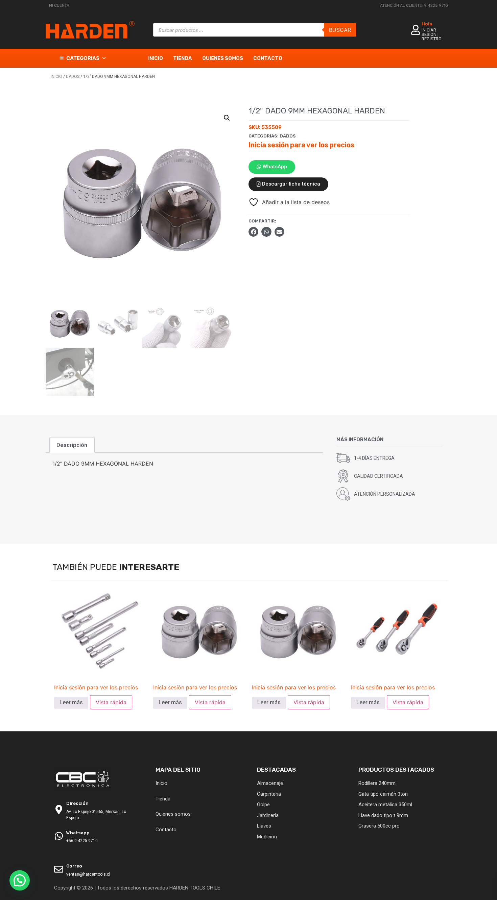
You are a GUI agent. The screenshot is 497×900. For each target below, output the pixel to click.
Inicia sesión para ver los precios (301, 145)
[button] (227, 118)
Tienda (182, 58)
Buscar (340, 29)
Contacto (267, 58)
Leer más (71, 702)
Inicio (155, 58)
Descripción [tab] (71, 445)
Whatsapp (78, 832)
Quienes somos (222, 58)
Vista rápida (111, 702)
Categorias (82, 58)
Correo (74, 866)
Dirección (77, 803)
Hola (427, 23)
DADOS (72, 76)
